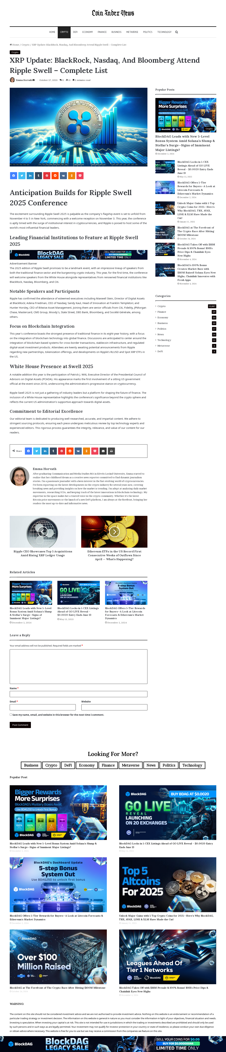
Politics (147, 32)
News (160, 334)
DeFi (75, 32)
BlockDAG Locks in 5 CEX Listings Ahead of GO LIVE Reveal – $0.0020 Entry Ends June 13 (78, 611)
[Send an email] (33, 80)
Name (14, 688)
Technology (164, 32)
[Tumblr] (38, 175)
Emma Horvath (24, 80)
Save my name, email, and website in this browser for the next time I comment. (58, 714)
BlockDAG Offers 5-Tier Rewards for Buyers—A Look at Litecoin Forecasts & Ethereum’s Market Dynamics (125, 613)
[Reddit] (55, 175)
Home (52, 32)
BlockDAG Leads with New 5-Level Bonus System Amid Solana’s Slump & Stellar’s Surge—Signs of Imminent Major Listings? (31, 613)
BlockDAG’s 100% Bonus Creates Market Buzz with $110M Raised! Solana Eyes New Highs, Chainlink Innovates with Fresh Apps (196, 273)
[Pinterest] (46, 175)
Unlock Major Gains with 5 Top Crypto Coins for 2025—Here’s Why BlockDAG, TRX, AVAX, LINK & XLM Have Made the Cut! (196, 211)
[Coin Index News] (113, 13)
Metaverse (132, 32)
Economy (87, 32)
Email (14, 701)
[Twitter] (21, 175)
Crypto (64, 32)
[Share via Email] (103, 451)
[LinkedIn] (30, 175)
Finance (102, 32)
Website (86, 701)
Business (116, 32)
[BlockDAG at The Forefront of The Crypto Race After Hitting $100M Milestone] (165, 232)
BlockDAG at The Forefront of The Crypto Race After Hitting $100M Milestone (195, 231)
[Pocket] (80, 175)
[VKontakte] (63, 175)
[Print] (111, 451)
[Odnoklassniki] (71, 175)
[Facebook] (13, 175)
